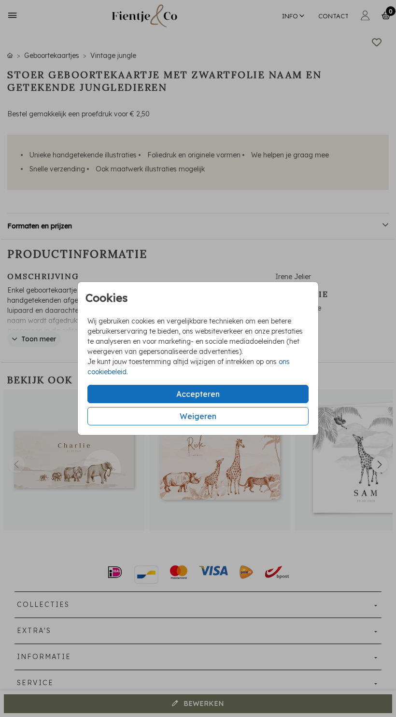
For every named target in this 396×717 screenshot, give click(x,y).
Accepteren (198, 394)
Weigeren (198, 416)
